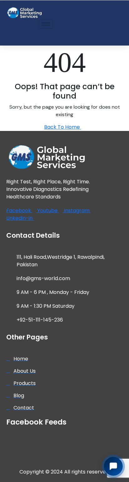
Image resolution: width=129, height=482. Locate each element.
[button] (11, 34)
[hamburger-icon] (46, 24)
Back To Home (62, 127)
